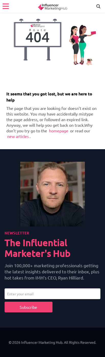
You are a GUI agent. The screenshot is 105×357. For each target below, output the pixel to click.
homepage (58, 130)
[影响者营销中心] (52, 6)
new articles (18, 136)
